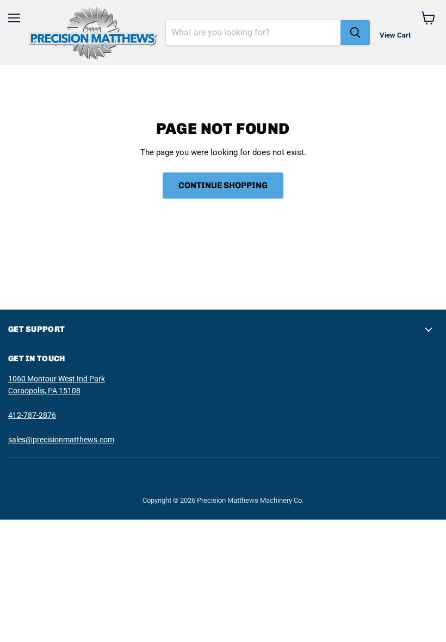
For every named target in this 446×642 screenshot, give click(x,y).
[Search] (355, 32)
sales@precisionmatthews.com (61, 439)
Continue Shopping (223, 185)
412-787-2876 (32, 415)
